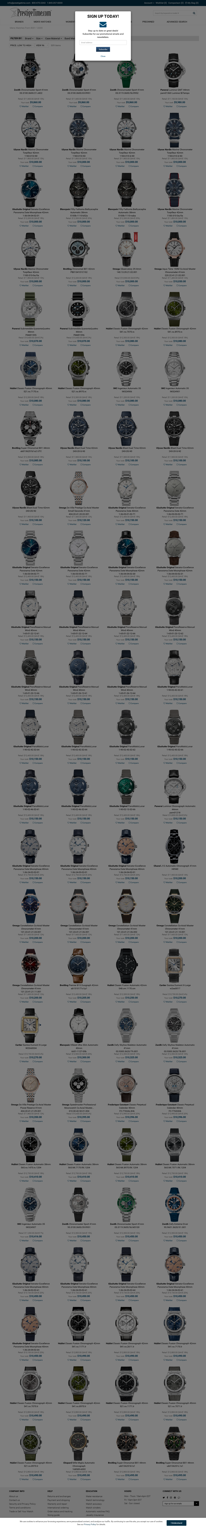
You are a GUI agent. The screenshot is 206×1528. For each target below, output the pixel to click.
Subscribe (103, 49)
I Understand (176, 1523)
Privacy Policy (90, 1524)
